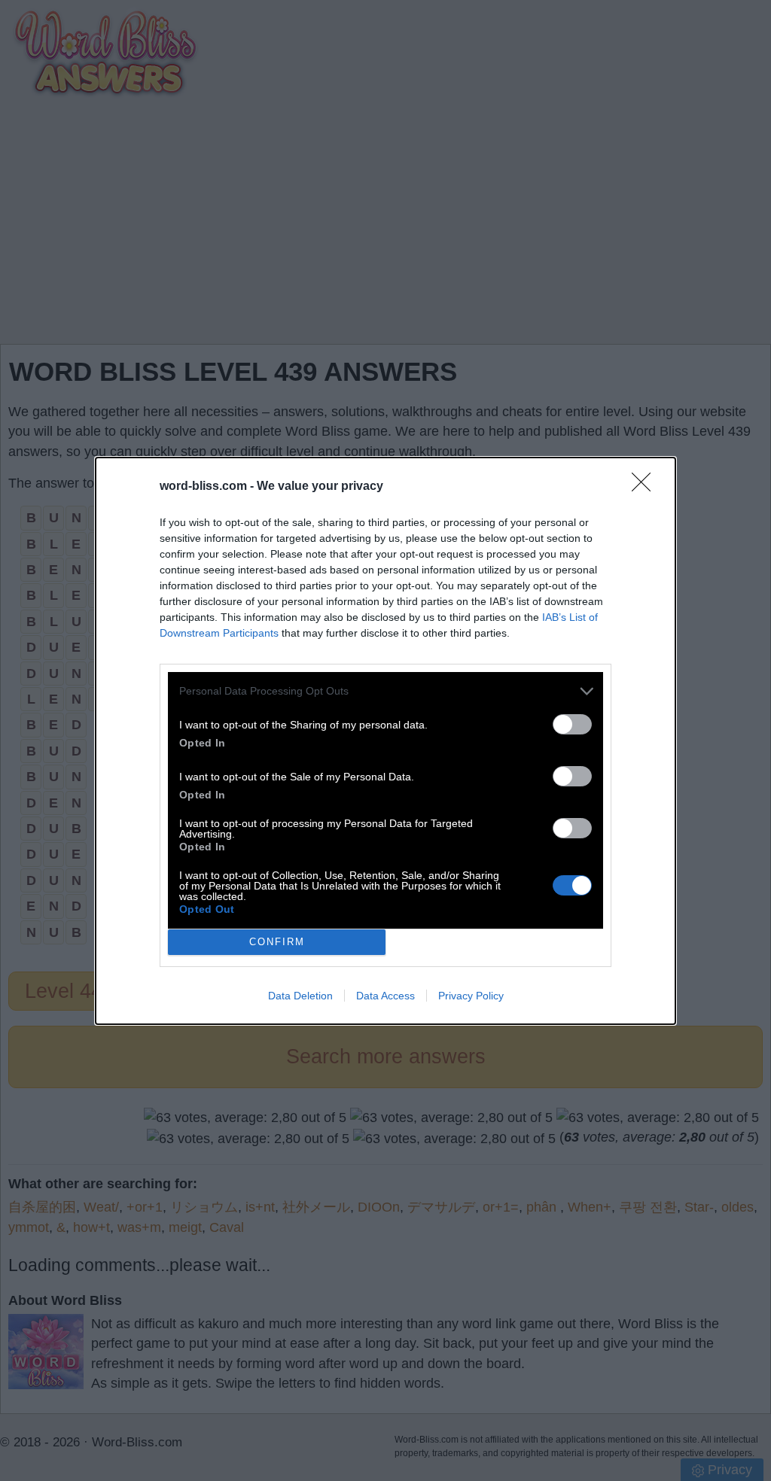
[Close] (646, 487)
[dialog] (385, 741)
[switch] (572, 724)
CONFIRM (277, 941)
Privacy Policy (471, 996)
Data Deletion (300, 996)
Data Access (385, 996)
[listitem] (385, 691)
